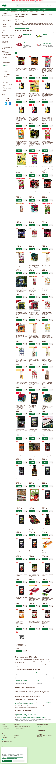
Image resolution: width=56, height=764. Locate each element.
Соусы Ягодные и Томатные (8, 35)
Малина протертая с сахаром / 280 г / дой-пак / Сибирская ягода (34, 383)
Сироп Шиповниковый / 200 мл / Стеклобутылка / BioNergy (47, 527)
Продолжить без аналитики (19, 760)
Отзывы (3, 735)
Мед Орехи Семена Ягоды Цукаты (7, 29)
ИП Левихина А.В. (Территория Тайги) (7, 88)
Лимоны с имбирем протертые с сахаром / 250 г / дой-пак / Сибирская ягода (47, 336)
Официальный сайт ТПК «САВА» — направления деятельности (29, 712)
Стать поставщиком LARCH (7, 741)
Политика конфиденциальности (19, 728)
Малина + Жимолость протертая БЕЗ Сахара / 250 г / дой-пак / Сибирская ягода (34, 168)
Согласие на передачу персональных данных (22, 726)
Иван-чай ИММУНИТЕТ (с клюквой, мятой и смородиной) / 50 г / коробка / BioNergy (21, 407)
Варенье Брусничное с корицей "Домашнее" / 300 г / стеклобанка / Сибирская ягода (47, 455)
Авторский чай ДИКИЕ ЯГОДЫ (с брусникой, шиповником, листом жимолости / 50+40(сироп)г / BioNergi (34, 193)
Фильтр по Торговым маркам (6, 93)
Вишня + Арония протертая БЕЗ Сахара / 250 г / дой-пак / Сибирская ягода (21, 192)
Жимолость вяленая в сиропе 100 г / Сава (20, 551)
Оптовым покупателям (6, 743)
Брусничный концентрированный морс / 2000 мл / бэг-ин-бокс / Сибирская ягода (34, 599)
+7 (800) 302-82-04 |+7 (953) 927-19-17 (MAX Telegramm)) (11, 1)
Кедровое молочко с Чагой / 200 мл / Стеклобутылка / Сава (47, 383)
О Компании (17, 9)
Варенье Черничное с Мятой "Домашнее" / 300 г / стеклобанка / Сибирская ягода (21, 479)
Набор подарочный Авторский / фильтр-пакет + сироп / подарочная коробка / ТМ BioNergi (34, 528)
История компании (26, 9)
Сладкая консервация (6, 20)
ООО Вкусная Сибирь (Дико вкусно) (7, 81)
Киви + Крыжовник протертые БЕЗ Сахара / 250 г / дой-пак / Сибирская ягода (47, 217)
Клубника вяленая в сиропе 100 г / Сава (21, 598)
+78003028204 (41, 730)
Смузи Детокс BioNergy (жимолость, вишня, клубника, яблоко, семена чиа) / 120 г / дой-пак (34, 119)
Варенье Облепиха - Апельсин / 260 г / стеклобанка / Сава (20, 622)
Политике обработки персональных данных (9, 758)
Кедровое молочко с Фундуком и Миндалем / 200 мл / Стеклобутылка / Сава (34, 337)
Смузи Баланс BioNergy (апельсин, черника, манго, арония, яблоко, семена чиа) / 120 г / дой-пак (47, 95)
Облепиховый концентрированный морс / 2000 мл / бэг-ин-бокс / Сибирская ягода (47, 552)
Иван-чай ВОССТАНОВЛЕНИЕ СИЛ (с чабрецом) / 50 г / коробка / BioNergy (47, 407)
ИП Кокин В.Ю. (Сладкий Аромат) (8, 85)
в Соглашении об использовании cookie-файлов (15, 757)
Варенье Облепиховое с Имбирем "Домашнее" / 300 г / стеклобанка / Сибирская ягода (21, 455)
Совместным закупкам (6, 744)
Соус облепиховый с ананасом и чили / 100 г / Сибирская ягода (34, 69)
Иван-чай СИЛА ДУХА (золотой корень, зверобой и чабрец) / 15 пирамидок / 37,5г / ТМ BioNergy (21, 290)
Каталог (11, 9)
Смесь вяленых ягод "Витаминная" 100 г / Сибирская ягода (33, 406)
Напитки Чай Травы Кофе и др (6, 23)
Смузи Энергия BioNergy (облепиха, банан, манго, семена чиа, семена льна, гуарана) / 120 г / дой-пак (47, 119)
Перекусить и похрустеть (7, 32)
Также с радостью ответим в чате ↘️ (29, 1)
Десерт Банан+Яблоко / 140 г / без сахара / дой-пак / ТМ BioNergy (21, 167)
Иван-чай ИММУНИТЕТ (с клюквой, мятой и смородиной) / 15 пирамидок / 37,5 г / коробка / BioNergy (34, 217)
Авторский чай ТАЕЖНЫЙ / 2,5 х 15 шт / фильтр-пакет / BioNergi (21, 313)
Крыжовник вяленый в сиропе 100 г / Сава (20, 527)
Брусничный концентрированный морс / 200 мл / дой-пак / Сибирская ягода (34, 290)
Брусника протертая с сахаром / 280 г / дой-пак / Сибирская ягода (34, 241)
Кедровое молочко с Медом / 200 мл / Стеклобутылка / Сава (21, 383)
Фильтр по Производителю (12, 11)
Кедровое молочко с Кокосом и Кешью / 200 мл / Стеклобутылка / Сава (47, 360)
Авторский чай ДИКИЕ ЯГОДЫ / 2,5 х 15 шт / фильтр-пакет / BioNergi (34, 313)
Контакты (15, 733)
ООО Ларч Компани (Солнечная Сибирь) (7, 55)
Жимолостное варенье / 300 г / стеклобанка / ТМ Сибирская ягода (34, 455)
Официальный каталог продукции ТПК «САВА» (26, 714)
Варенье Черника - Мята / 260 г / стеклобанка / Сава (21, 645)
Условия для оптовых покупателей (22, 28)
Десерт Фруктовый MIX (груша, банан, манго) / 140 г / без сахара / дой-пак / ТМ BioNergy (34, 95)
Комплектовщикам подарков (7, 746)
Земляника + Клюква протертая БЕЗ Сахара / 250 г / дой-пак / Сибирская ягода (47, 143)
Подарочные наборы (6, 26)
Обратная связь (16, 735)
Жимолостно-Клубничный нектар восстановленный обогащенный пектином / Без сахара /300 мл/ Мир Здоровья (47, 70)
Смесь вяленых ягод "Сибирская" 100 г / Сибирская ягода (33, 430)
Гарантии (44, 9)
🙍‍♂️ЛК (3, 739)
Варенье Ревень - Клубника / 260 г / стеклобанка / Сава (34, 622)
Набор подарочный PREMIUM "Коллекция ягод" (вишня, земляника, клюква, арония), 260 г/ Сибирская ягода (47, 431)
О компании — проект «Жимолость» (23, 715)
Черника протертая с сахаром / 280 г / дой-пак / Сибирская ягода (21, 360)
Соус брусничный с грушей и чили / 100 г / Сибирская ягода (21, 69)
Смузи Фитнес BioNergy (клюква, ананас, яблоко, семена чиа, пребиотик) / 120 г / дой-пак (21, 95)
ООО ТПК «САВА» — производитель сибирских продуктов (7, 66)
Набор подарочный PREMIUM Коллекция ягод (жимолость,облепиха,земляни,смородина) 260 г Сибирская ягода (21, 503)
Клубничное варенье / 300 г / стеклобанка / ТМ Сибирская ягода (34, 502)
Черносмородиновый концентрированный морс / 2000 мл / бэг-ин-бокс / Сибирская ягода (47, 599)
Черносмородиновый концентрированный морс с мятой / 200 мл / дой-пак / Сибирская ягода (21, 266)
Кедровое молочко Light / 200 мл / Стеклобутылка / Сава (34, 360)
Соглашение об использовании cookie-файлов (22, 731)
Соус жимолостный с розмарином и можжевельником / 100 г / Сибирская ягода (21, 242)
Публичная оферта (48, 1)
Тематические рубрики (7, 15)
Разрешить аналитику (7, 760)
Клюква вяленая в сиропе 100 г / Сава (47, 502)
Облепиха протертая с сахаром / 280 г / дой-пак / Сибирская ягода (47, 289)
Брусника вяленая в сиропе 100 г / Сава (21, 575)
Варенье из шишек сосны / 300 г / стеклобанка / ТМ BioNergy (34, 575)
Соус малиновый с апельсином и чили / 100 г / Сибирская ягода (47, 241)
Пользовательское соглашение (19, 730)
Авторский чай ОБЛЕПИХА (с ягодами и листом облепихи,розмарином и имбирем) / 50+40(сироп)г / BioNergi (47, 168)
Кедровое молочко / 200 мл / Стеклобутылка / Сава (47, 265)
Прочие (4, 90)
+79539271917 (41, 734)
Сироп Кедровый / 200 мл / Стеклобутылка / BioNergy (34, 478)
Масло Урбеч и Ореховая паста (7, 38)
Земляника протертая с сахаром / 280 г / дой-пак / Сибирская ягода (47, 313)
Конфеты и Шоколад (6, 18)
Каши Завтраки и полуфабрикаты (5, 42)
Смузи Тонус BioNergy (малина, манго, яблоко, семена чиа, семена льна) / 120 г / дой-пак (21, 119)
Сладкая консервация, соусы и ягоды (8, 73)
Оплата (38, 9)
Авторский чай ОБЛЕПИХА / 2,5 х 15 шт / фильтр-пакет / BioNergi (21, 336)
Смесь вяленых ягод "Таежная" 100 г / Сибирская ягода (21, 430)
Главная (3, 11)
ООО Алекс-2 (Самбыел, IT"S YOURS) (6, 78)
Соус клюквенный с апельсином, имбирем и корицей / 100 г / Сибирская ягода (47, 192)
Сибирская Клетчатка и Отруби (7, 48)
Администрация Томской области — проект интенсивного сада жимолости (31, 717)
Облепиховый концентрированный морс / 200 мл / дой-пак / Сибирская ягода (21, 217)
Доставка (33, 9)
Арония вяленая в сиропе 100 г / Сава (47, 478)
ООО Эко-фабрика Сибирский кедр (7, 61)
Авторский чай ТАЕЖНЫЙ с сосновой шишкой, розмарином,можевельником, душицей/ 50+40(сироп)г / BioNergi (34, 143)
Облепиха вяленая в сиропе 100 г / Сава (34, 551)
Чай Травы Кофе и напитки (7, 70)
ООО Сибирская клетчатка (6, 58)
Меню (6, 9)
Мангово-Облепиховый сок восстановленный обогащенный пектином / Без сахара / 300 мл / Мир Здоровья (21, 143)
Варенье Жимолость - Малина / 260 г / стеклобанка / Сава (46, 622)
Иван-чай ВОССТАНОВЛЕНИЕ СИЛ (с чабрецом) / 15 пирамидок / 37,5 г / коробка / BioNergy (34, 266)
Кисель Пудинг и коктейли (7, 45)
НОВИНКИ (4, 13)
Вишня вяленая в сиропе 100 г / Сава (47, 575)
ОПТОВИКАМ (4, 737)
